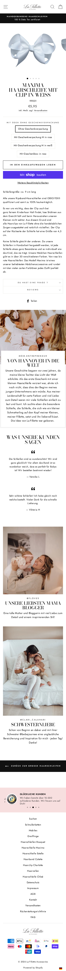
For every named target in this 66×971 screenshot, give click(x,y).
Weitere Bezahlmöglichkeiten (33, 182)
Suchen (33, 819)
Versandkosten (40, 110)
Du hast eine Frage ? (33, 282)
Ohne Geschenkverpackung (33, 129)
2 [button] (31, 79)
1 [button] (28, 79)
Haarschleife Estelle (33, 853)
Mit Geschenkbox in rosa (33, 153)
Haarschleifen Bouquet (33, 842)
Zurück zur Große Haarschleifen (35, 766)
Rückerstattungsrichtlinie (33, 911)
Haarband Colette (33, 859)
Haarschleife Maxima (33, 848)
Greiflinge (33, 836)
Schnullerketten (33, 825)
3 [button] (33, 79)
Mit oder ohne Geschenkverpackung (33, 122)
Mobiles (33, 830)
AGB (33, 894)
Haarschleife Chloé (33, 877)
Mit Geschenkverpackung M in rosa (33, 137)
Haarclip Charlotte (33, 865)
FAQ (33, 917)
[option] (33, 18)
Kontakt (33, 900)
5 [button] (39, 79)
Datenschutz (33, 882)
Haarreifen (33, 871)
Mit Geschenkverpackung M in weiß (33, 145)
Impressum (33, 888)
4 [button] (36, 79)
